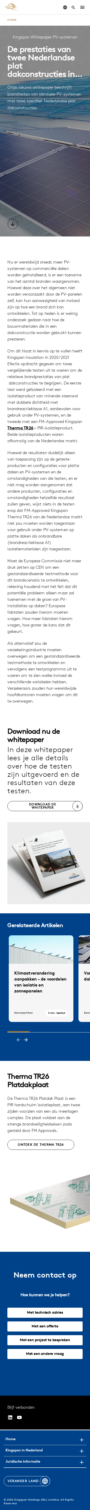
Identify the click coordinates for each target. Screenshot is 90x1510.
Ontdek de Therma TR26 (41, 1145)
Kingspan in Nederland (24, 1450)
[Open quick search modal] (73, 7)
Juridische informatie (23, 1461)
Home (12, 20)
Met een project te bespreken (45, 1340)
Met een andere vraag (45, 1354)
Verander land (23, 1481)
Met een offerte (45, 1326)
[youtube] (19, 1417)
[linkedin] (10, 1417)
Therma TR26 (20, 428)
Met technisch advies (45, 1313)
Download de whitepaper (42, 806)
